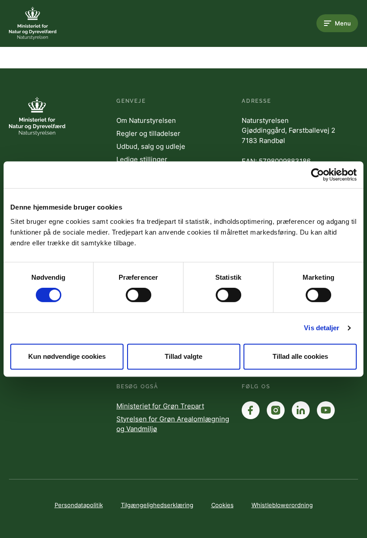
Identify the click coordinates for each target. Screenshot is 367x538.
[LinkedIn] (301, 410)
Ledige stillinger (141, 159)
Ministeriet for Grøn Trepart (160, 406)
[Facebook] (251, 410)
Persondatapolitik (79, 505)
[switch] (138, 295)
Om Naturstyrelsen (146, 120)
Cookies (222, 505)
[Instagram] (276, 410)
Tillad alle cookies (300, 356)
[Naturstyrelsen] (45, 23)
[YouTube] (326, 410)
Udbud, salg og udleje (150, 146)
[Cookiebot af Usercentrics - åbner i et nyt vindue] (317, 174)
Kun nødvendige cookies (67, 356)
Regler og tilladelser (148, 133)
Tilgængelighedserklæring (157, 505)
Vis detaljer (321, 328)
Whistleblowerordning (282, 505)
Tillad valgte (183, 356)
